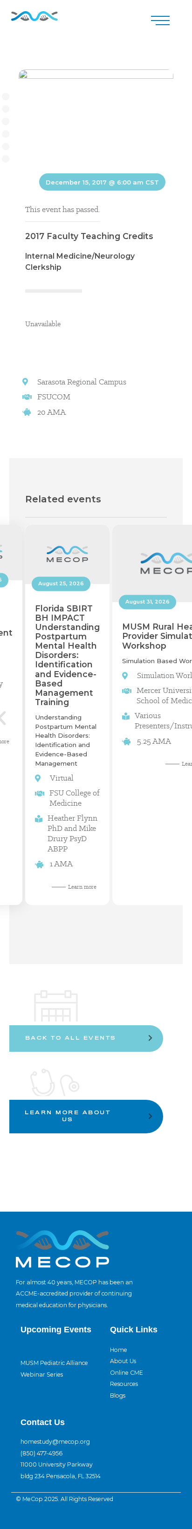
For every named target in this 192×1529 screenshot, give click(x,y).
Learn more (82, 887)
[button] (160, 21)
